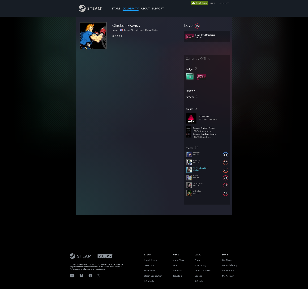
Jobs (174, 265)
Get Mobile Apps (230, 265)
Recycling (177, 276)
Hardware (177, 270)
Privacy (198, 260)
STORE (116, 8)
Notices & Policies (203, 270)
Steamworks (150, 270)
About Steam (150, 260)
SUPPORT (158, 8)
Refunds (199, 281)
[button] (207, 25)
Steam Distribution (153, 276)
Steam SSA (149, 265)
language (223, 3)
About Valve (178, 260)
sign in (212, 3)
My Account (228, 276)
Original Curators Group (204, 134)
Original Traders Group (204, 128)
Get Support (228, 270)
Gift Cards (149, 281)
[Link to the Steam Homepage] (90, 11)
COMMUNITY (131, 8)
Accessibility (200, 265)
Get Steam (227, 260)
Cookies (198, 276)
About (145, 8)
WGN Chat (204, 116)
